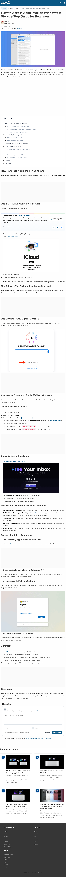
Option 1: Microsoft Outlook (14, 138)
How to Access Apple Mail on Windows (16, 123)
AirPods (36, 844)
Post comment (57, 732)
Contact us (6, 841)
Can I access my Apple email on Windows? (19, 149)
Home (4, 8)
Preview (47, 732)
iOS (5, 862)
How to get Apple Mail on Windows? (17, 158)
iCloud (5, 867)
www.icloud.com (12, 237)
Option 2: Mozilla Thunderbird (15, 141)
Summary (7, 161)
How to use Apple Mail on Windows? (17, 155)
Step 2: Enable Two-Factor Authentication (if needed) (21, 129)
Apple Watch (7, 857)
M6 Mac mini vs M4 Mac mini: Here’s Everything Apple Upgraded (18, 772)
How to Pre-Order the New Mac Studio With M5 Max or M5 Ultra (16, 805)
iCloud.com (13, 544)
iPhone (36, 839)
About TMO (7, 844)
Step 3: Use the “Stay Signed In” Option (18, 132)
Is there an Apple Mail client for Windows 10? (19, 152)
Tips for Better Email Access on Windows (16, 143)
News (35, 831)
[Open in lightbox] (31, 272)
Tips (10, 8)
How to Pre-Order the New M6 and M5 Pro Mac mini (51, 772)
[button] (60, 3)
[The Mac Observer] (5, 3)
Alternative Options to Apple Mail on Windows (18, 135)
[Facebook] (61, 227)
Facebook (6, 834)
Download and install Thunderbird (14, 462)
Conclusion (8, 163)
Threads (6, 839)
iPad (35, 841)
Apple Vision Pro (8, 854)
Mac (35, 836)
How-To (16, 8)
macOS (6, 865)
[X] (53, 227)
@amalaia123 (11, 23)
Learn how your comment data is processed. (39, 738)
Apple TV (6, 859)
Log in (39, 711)
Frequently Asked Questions (13, 146)
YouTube (6, 836)
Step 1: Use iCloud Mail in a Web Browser (18, 126)
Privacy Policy (7, 847)
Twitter (5, 831)
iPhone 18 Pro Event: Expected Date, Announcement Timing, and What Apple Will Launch (52, 806)
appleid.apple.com (39, 513)
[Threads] (57, 227)
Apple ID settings (55, 420)
